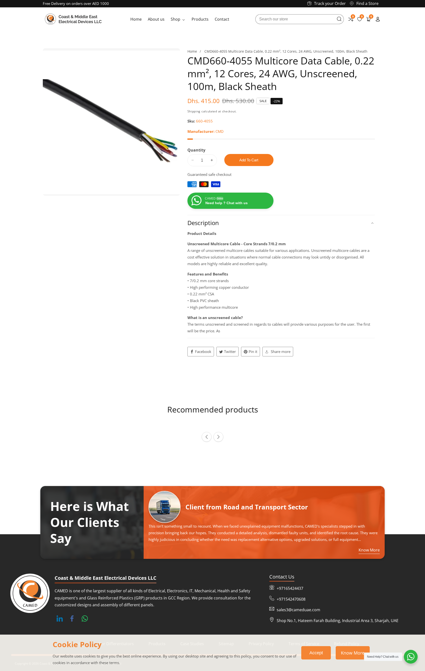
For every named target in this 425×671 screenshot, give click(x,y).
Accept (316, 652)
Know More (352, 653)
